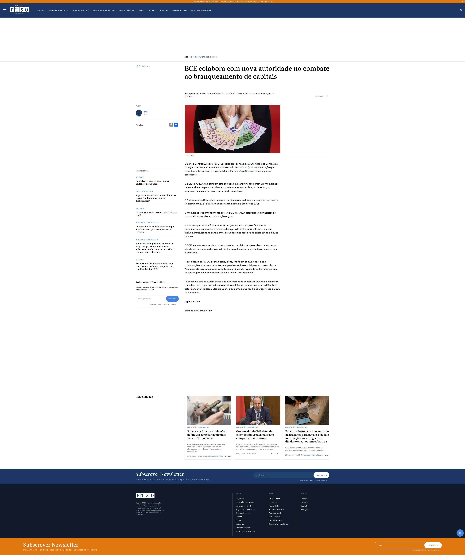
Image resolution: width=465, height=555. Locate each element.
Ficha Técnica (274, 517)
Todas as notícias (179, 10)
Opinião (151, 10)
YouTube (304, 506)
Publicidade (274, 506)
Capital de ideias (275, 520)
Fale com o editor (276, 513)
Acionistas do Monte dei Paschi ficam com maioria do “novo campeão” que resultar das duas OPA (155, 266)
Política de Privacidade (432, 550)
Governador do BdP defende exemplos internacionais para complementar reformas (155, 230)
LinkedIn (304, 502)
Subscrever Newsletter (200, 10)
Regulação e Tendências (104, 10)
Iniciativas (163, 10)
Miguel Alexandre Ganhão (212, 456)
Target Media (274, 498)
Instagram (305, 509)
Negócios (40, 10)
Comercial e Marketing (58, 10)
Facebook (305, 498)
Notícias (188, 57)
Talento (140, 10)
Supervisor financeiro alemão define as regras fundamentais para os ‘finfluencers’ (156, 198)
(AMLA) (252, 167)
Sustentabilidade (126, 10)
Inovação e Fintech (80, 10)
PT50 (146, 112)
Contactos (273, 502)
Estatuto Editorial (276, 509)
